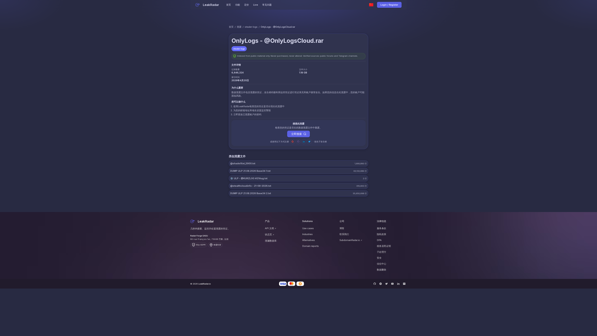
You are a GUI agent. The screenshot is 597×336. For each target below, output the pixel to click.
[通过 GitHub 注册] (298, 141)
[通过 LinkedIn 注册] (303, 141)
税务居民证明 (384, 246)
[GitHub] (374, 283)
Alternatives (308, 240)
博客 (342, 228)
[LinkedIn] (398, 283)
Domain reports (310, 246)
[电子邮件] (404, 283)
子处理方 (381, 251)
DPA (379, 240)
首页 (228, 4)
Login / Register (389, 4)
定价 (246, 4)
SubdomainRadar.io (351, 240)
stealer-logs (251, 26)
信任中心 (381, 263)
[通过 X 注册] (309, 141)
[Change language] (371, 4)
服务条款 (381, 228)
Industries (307, 234)
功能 (237, 4)
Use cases (308, 228)
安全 (379, 257)
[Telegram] (380, 283)
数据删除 (381, 269)
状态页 (269, 234)
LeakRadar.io (204, 283)
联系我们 (344, 234)
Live (255, 4)
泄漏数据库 (271, 240)
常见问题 (267, 4)
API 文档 (270, 228)
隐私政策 (381, 234)
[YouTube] (392, 283)
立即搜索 (296, 133)
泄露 (239, 26)
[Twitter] (386, 283)
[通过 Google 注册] (292, 141)
